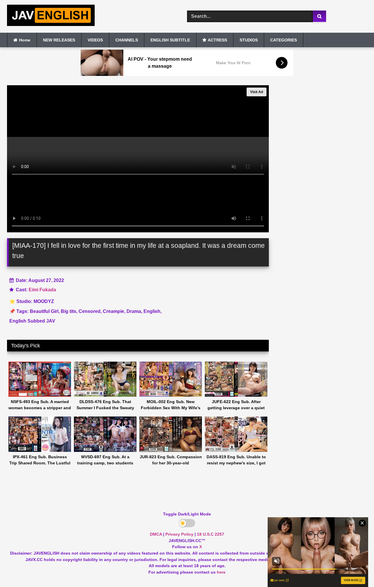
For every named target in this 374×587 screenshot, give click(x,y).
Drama (134, 311)
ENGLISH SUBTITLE (170, 40)
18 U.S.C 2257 (210, 534)
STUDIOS (249, 40)
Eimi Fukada (42, 289)
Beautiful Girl (44, 311)
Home (24, 40)
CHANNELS (126, 40)
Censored (90, 311)
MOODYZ (44, 301)
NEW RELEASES (59, 40)
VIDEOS (95, 40)
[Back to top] (355, 569)
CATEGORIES (283, 40)
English (151, 311)
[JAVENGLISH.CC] (51, 16)
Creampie (113, 311)
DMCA (156, 534)
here (221, 572)
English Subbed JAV (32, 320)
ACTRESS (217, 40)
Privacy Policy (179, 534)
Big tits (68, 311)
